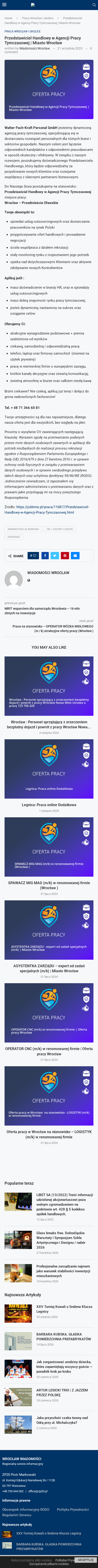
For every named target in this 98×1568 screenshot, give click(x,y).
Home (8, 18)
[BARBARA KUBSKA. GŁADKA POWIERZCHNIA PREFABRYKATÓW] (18, 1341)
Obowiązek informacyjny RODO (25, 1510)
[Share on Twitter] (55, 555)
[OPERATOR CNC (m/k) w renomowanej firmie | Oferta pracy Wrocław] (49, 1013)
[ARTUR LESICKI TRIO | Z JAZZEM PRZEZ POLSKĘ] (18, 1397)
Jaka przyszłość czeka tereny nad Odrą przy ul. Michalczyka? (62, 1420)
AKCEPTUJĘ (85, 1560)
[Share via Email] (75, 555)
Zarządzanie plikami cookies (49, 1564)
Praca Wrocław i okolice (37, 18)
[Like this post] (34, 555)
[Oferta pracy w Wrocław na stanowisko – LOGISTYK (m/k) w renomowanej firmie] (49, 1096)
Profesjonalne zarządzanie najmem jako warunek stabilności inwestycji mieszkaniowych (63, 1271)
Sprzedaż (14, 537)
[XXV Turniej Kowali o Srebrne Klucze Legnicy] (18, 1313)
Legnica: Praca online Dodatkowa (49, 805)
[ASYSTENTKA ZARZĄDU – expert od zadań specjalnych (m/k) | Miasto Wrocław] (49, 930)
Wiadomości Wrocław (34, 48)
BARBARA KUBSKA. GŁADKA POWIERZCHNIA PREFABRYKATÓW (63, 1336)
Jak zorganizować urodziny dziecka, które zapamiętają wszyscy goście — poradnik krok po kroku (64, 1367)
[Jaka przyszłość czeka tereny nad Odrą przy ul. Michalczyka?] (18, 1425)
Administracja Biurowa (23, 529)
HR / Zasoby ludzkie (60, 529)
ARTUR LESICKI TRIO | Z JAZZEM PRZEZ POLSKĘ (62, 1392)
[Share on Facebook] (45, 555)
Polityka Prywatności (73, 1510)
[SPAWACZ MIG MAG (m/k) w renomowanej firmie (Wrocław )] (49, 847)
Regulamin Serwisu (16, 1515)
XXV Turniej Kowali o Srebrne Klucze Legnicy (64, 1309)
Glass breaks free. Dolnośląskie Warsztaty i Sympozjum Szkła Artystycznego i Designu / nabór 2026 (60, 1240)
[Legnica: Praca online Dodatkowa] (49, 769)
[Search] (94, 5)
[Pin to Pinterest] (65, 555)
